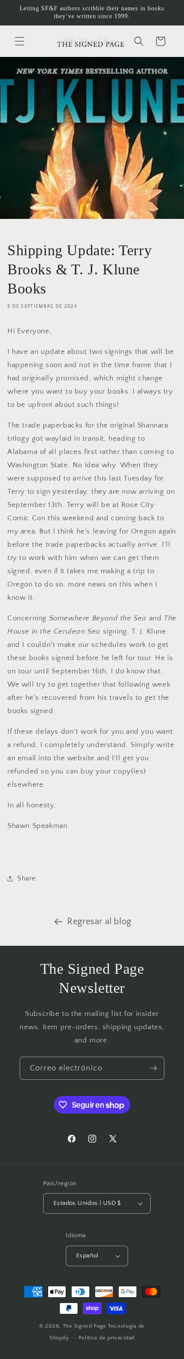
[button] (19, 41)
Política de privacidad (106, 1338)
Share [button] (26, 878)
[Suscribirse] (153, 1068)
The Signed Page (85, 1326)
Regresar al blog (99, 922)
